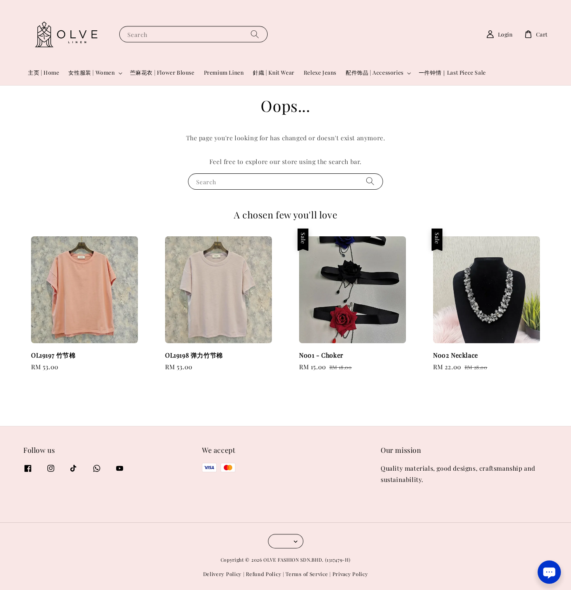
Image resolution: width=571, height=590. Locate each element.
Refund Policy (263, 574)
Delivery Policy (222, 574)
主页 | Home (43, 72)
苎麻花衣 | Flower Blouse (162, 72)
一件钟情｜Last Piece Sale (452, 72)
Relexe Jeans (320, 72)
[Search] (254, 34)
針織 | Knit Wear (273, 72)
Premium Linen (224, 72)
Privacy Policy (350, 574)
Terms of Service (307, 574)
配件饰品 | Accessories (375, 72)
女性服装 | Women (91, 72)
